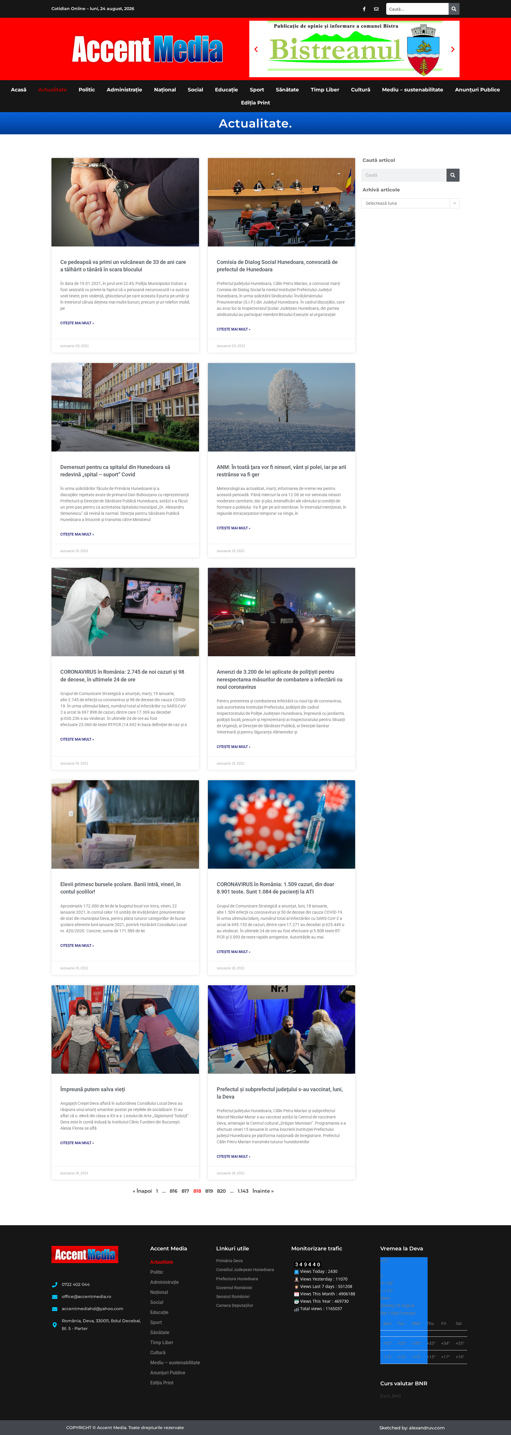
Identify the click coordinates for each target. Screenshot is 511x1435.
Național (165, 90)
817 (185, 1191)
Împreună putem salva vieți (92, 1089)
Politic (87, 90)
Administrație (124, 90)
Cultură (360, 90)
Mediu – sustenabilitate (412, 90)
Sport (257, 90)
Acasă (18, 90)
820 (221, 1191)
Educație (226, 90)
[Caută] (454, 9)
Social (195, 90)
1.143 (243, 1191)
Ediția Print (255, 103)
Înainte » (263, 1191)
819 (209, 1191)
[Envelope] (376, 8)
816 (173, 1191)
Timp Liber (325, 90)
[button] (256, 49)
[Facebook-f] (364, 8)
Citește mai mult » (77, 323)
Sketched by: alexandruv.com (412, 1428)
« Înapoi (142, 1191)
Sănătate (287, 90)
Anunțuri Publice (477, 90)
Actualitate (52, 90)
